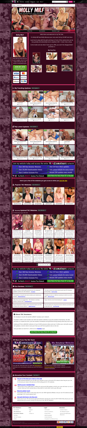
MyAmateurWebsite (49, 367)
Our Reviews (16, 409)
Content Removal (48, 417)
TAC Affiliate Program (64, 411)
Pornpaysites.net (28, 301)
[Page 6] (47, 264)
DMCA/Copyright (48, 415)
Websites (22, 1)
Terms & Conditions (49, 411)
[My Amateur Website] (59, 353)
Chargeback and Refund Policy (51, 419)
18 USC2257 (47, 409)
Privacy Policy (53, 427)
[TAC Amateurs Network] (14, 1)
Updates (27, 1)
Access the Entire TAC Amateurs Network (20, 68)
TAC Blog (15, 415)
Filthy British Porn (21, 296)
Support (31, 409)
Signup (70, 1)
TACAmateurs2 (37, 365)
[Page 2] (45, 264)
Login (37, 1)
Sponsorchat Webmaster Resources (65, 414)
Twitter (15, 419)
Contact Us (31, 413)
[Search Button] (67, 2)
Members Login (56, 31)
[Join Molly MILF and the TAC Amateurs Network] (16, 73)
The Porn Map (54, 291)
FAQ (30, 411)
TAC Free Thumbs (17, 417)
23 (49, 264)
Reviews (39, 328)
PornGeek (33, 291)
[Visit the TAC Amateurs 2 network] (27, 353)
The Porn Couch (51, 296)
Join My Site (63, 181)
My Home (17, 31)
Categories (32, 1)
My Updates (42, 31)
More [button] (41, 1)
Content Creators (63, 409)
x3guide (65, 299)
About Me (29, 31)
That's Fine (60, 427)
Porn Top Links (56, 306)
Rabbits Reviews (32, 306)
